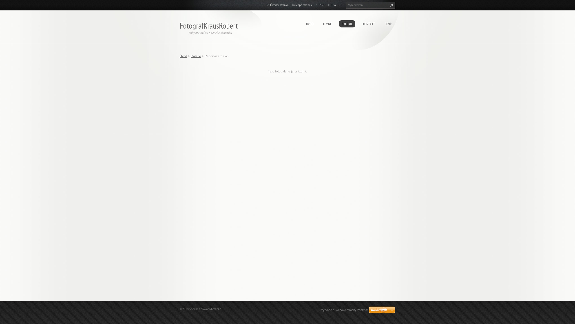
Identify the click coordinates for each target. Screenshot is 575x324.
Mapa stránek (303, 5)
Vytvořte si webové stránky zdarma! (344, 310)
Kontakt (369, 24)
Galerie (347, 24)
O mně (327, 24)
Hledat (391, 5)
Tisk (333, 5)
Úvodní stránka (279, 5)
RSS (321, 5)
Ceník (389, 24)
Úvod (309, 24)
